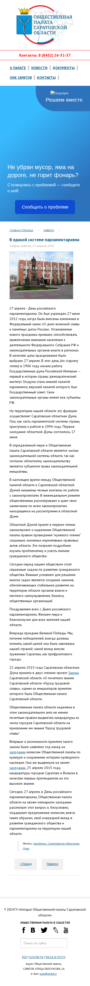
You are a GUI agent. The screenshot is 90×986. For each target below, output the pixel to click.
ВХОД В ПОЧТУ (56, 957)
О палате (18, 68)
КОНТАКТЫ (36, 957)
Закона (73, 672)
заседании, (18, 768)
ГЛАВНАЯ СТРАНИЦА (21, 230)
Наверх (52, 864)
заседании (18, 752)
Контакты (46, 77)
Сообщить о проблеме (45, 207)
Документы (64, 68)
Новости (39, 68)
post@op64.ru (48, 974)
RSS (24, 957)
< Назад (26, 864)
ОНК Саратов (21, 77)
